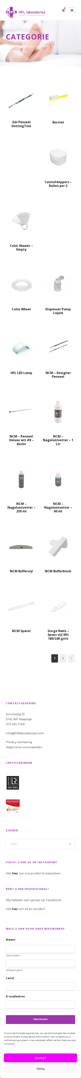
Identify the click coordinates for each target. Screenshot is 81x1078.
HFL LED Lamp (21, 373)
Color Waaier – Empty (21, 248)
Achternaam (14, 970)
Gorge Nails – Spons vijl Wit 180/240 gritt (58, 635)
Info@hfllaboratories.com (25, 733)
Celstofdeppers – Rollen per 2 (58, 184)
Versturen (40, 1019)
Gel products (25, 46)
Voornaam (13, 955)
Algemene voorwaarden (24, 747)
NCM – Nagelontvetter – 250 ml (21, 507)
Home (10, 46)
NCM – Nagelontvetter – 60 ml (58, 507)
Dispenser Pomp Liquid (58, 311)
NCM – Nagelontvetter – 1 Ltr (58, 440)
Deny (41, 1069)
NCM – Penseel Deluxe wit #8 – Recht (21, 440)
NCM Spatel (21, 631)
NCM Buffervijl (21, 571)
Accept (40, 1058)
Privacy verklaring (19, 742)
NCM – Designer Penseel (58, 375)
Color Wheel (21, 309)
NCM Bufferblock (58, 571)
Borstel (58, 122)
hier (15, 873)
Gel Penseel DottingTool (21, 124)
